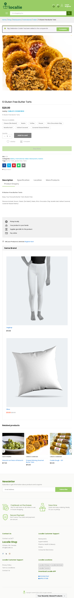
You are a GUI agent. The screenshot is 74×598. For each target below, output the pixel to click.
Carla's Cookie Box (16, 111)
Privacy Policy (6, 565)
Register (68, 6)
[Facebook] (3, 554)
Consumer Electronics (45, 550)
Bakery (12, 159)
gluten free (18, 161)
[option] (13, 450)
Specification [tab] (23, 180)
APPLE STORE (44, 578)
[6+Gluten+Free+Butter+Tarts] (9, 165)
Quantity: (5, 133)
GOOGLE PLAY (44, 576)
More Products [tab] (52, 180)
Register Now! (29, 242)
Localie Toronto (44, 568)
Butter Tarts (10, 161)
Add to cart (23, 135)
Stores (40, 547)
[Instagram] (9, 554)
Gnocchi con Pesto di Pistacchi (12, 460)
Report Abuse (7, 169)
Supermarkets (43, 542)
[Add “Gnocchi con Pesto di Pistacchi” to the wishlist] (17, 453)
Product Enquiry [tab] (11, 184)
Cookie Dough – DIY (56, 460)
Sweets (40, 159)
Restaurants (33, 159)
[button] (10, 123)
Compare (63, 29)
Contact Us (6, 570)
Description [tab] (7, 180)
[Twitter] (6, 554)
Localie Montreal (56, 565)
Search (69, 13)
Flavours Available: (8, 120)
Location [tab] (38, 180)
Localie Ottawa (44, 565)
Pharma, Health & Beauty (46, 544)
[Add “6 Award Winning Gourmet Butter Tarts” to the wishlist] (41, 453)
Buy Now (37, 148)
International (20, 159)
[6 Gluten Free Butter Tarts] (4, 165)
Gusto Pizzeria (6, 456)
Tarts (25, 161)
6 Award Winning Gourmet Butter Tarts (35, 461)
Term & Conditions (8, 568)
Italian (27, 159)
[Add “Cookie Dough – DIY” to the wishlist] (65, 453)
